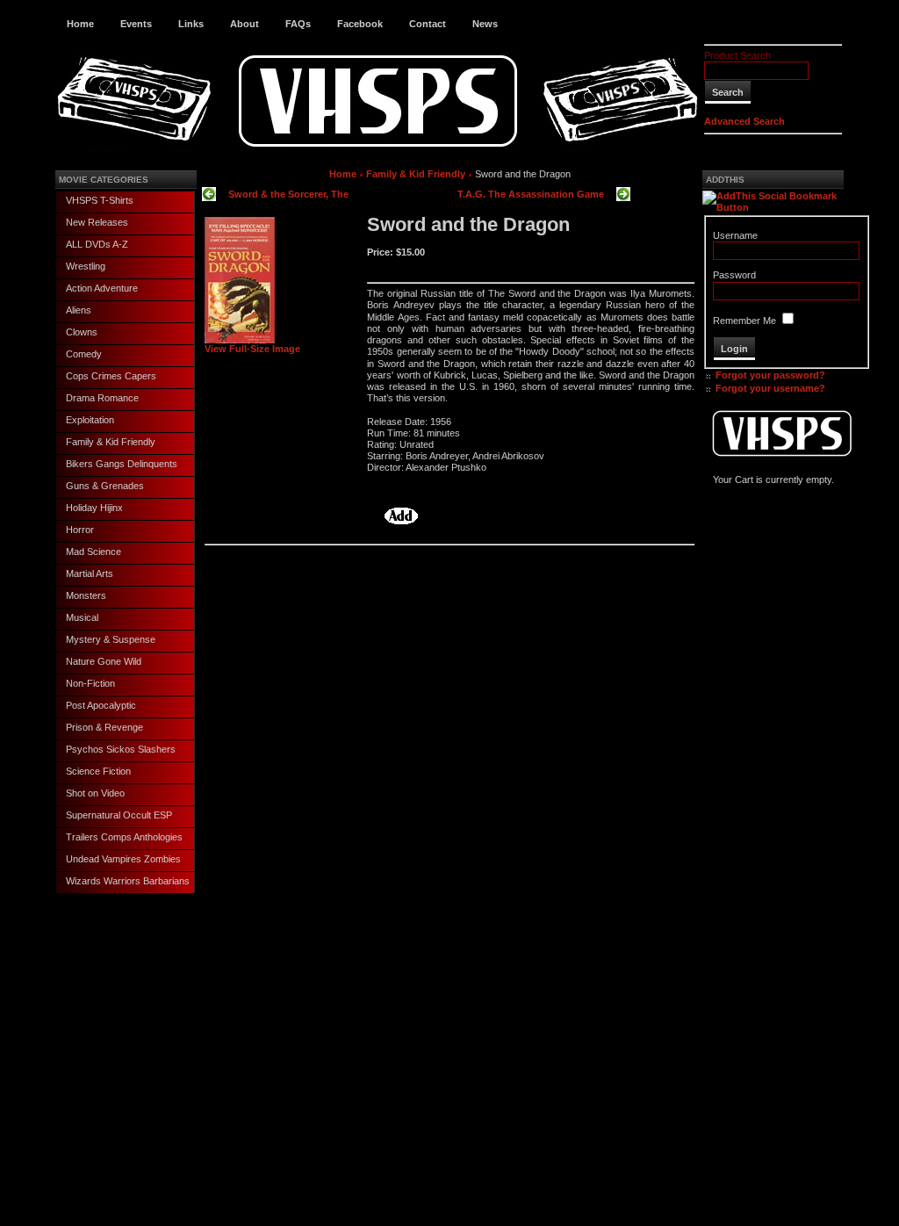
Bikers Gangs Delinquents (121, 463)
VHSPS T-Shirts (99, 200)
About (244, 23)
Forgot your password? (770, 375)
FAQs (298, 23)
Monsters (86, 595)
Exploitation (90, 420)
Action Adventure (102, 288)
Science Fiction (98, 771)
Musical (82, 617)
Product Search (737, 55)
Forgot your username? (770, 388)
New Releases (97, 222)
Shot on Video (95, 793)
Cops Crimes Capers (111, 376)
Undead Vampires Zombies (123, 859)
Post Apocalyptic (101, 705)
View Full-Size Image (252, 348)
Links (191, 23)
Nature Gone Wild (103, 661)
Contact (427, 23)
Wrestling (85, 266)
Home (80, 23)
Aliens (78, 310)
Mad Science (93, 551)
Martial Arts (89, 573)
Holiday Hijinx (94, 507)
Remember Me (744, 320)
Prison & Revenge (104, 727)
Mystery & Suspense (110, 639)
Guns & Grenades (105, 485)
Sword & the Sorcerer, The (288, 194)
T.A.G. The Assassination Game (530, 194)
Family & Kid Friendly (110, 441)
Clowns (81, 332)
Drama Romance (102, 398)
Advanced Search (744, 121)
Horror (80, 529)
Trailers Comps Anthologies (124, 837)
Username (735, 235)
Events (136, 23)
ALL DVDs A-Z (97, 244)
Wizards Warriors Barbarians (128, 881)
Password (734, 275)
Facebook (360, 23)
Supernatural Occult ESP (119, 815)
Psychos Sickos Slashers (121, 749)
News (485, 23)
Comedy (84, 354)
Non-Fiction (90, 683)
